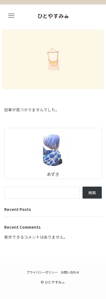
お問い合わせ (70, 272)
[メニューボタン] (11, 16)
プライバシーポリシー (42, 272)
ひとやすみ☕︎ (53, 16)
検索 (92, 192)
